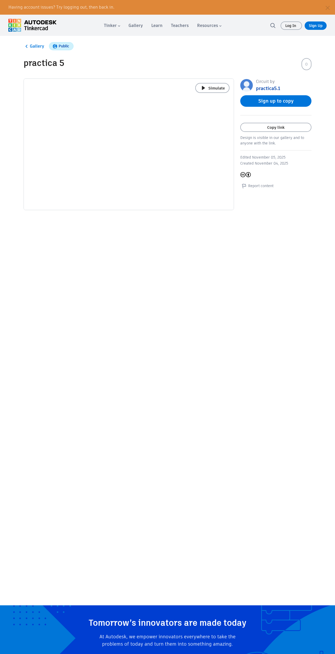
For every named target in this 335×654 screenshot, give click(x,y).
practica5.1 (268, 88)
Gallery (37, 46)
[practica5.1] (246, 85)
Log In (291, 25)
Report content (260, 185)
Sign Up (315, 25)
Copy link (275, 127)
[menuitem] (112, 25)
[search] (273, 25)
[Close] (328, 7)
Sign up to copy (276, 101)
